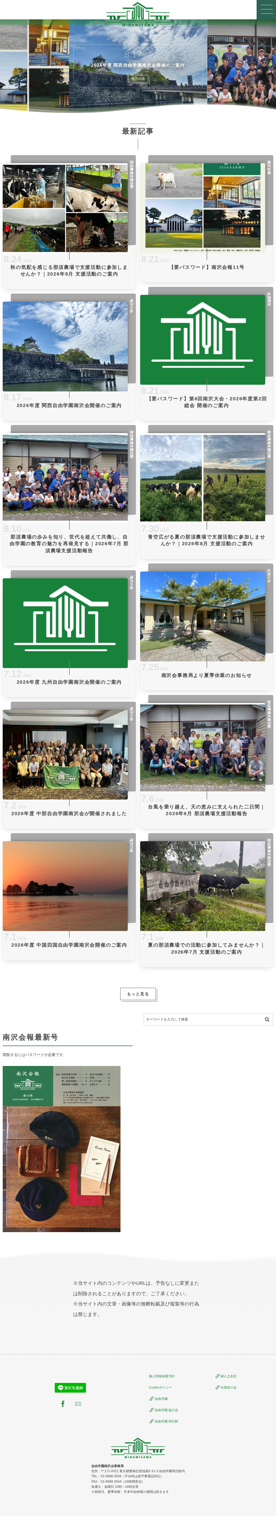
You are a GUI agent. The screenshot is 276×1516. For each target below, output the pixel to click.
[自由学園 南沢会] (138, 14)
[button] (266, 9)
